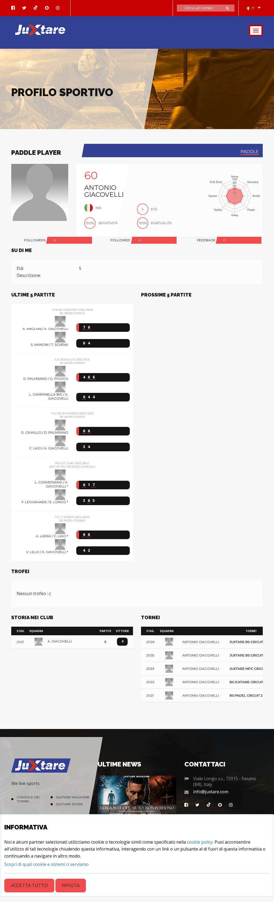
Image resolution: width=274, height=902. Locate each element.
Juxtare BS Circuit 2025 (251, 655)
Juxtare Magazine (73, 797)
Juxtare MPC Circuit (248, 669)
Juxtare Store (69, 804)
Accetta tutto (29, 885)
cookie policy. (200, 842)
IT (253, 8)
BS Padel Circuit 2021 (249, 696)
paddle (250, 151)
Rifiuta (70, 885)
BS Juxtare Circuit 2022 (251, 682)
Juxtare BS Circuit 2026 (251, 642)
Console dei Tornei (28, 799)
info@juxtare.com (210, 792)
